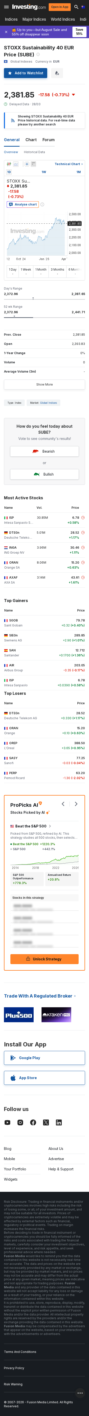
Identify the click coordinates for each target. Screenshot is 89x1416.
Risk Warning (13, 1384)
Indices (11, 19)
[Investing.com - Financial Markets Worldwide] (29, 7)
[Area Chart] (16, 164)
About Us (55, 1148)
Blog (7, 1148)
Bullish (49, 474)
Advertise (56, 1159)
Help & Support (60, 1169)
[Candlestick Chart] (9, 164)
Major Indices (34, 19)
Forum (49, 139)
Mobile (9, 1159)
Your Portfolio (15, 1169)
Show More (44, 384)
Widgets (11, 1179)
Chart (31, 139)
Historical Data (34, 152)
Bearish (49, 451)
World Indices (63, 19)
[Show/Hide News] (33, 164)
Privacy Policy (14, 1368)
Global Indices (48, 402)
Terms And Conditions (20, 1352)
